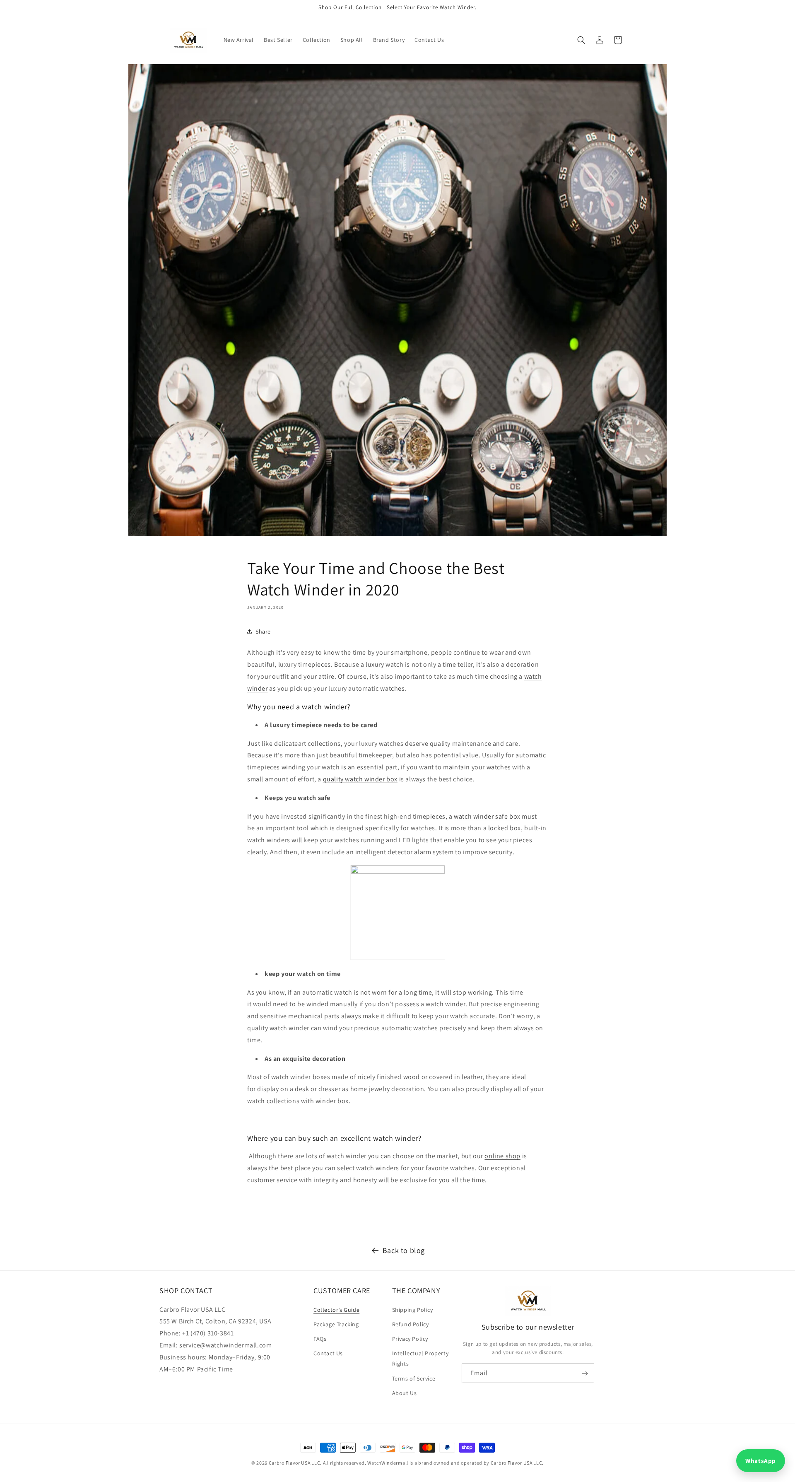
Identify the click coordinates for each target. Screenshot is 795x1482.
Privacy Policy (410, 1338)
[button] (581, 40)
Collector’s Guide (336, 1309)
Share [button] (263, 631)
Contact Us (328, 1353)
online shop (502, 1156)
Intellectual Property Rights (420, 1358)
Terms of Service (414, 1378)
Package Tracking (336, 1324)
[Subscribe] (585, 1373)
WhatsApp (760, 1461)
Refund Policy (410, 1324)
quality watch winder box (360, 779)
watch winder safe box (487, 816)
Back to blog (404, 1250)
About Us (404, 1393)
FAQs (319, 1338)
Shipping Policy (412, 1309)
